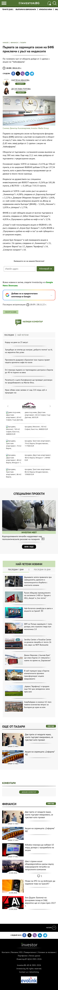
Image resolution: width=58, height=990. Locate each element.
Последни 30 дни (42, 569)
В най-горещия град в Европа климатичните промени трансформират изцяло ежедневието (36, 675)
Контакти (6, 952)
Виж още (29, 546)
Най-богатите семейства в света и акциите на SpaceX (38, 609)
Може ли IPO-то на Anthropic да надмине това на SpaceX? (40, 882)
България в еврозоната (26, 9)
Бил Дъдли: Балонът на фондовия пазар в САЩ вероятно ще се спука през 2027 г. (40, 901)
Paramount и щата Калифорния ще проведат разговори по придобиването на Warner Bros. (28, 381)
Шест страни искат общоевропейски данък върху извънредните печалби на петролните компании (39, 865)
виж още (51, 726)
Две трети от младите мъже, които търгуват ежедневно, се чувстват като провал (39, 737)
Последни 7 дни (16, 569)
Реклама (14, 952)
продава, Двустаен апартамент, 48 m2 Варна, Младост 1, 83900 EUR (38, 457)
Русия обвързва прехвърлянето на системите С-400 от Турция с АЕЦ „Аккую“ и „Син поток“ (37, 595)
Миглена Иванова (20, 80)
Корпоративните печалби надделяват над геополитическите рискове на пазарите (22, 538)
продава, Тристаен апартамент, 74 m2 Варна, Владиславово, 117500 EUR (38, 443)
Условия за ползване (46, 952)
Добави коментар (29, 792)
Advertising (34, 972)
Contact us (23, 972)
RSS (20, 952)
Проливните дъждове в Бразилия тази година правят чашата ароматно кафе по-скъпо (27, 361)
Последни (9, 335)
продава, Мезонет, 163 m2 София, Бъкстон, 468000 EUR (36, 428)
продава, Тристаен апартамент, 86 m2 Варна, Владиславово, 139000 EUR (38, 471)
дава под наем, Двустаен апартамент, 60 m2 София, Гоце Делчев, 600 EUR (37, 414)
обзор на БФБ (10, 312)
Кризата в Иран (45, 9)
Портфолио (23, 955)
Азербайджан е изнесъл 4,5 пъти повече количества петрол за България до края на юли (37, 704)
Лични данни (34, 955)
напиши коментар (33, 321)
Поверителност (30, 952)
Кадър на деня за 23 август (16, 342)
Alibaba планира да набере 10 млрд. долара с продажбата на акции (39, 847)
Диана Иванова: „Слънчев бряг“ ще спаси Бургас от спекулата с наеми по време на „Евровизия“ (37, 658)
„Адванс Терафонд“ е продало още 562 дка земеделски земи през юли (37, 689)
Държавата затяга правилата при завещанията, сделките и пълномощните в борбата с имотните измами (38, 581)
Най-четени (23, 335)
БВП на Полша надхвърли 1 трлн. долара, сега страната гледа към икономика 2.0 (38, 626)
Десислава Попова (21, 89)
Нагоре (49, 928)
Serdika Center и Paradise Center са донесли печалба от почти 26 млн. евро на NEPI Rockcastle (37, 642)
